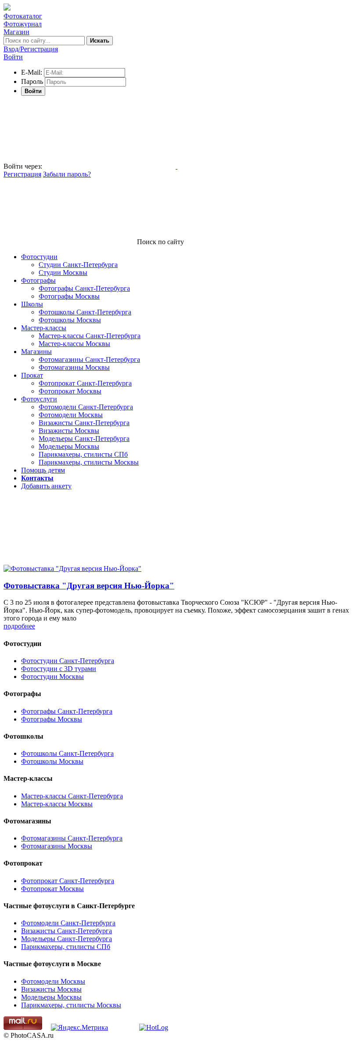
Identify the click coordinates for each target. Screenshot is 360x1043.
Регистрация (22, 174)
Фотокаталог (23, 16)
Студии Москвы (63, 272)
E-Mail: (31, 72)
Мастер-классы (43, 328)
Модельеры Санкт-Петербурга (84, 438)
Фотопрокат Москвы (70, 391)
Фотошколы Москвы (70, 320)
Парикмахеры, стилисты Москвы (89, 462)
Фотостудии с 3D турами (58, 668)
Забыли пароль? (67, 174)
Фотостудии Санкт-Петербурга (67, 660)
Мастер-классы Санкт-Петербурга (89, 335)
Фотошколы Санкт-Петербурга (85, 312)
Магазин (16, 32)
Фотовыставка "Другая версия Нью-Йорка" (89, 585)
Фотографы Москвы (69, 296)
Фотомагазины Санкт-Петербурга (89, 359)
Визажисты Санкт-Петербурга (84, 422)
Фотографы (38, 280)
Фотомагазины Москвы (74, 367)
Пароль (32, 81)
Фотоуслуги (39, 399)
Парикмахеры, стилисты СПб (83, 454)
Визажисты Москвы (69, 430)
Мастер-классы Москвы (74, 343)
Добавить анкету (46, 486)
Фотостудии (39, 256)
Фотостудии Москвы (52, 676)
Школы (32, 304)
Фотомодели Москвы (71, 415)
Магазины (36, 351)
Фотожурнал (23, 24)
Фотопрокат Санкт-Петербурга (85, 383)
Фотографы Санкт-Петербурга (84, 288)
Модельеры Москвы (69, 446)
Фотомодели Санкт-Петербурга (86, 407)
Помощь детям (43, 470)
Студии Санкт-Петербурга (78, 264)
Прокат (32, 375)
